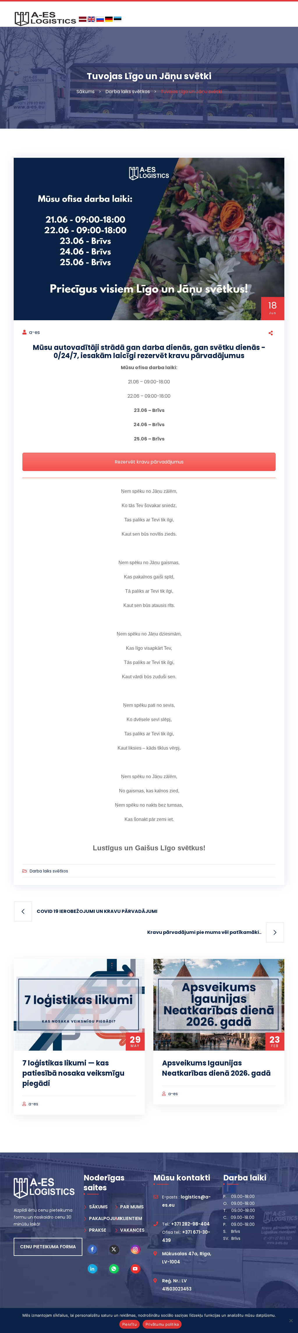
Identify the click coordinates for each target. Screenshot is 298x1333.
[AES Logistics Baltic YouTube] (136, 1269)
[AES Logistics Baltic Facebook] (93, 1249)
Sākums (86, 91)
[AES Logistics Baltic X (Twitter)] (114, 1249)
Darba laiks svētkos (127, 91)
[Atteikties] (291, 1320)
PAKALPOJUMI (104, 1218)
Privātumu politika (162, 1324)
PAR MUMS (132, 1207)
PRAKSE (97, 1230)
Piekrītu (129, 1324)
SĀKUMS (98, 1207)
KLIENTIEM (131, 1218)
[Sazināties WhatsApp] (114, 1269)
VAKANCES (132, 1230)
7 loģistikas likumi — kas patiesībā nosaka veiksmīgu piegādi (73, 1073)
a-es (34, 332)
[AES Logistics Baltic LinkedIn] (93, 1269)
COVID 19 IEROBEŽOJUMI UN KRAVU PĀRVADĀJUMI (97, 911)
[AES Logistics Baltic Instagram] (136, 1249)
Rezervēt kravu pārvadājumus (149, 462)
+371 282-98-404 (190, 1224)
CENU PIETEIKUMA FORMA (48, 1247)
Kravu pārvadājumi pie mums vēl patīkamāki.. (204, 932)
